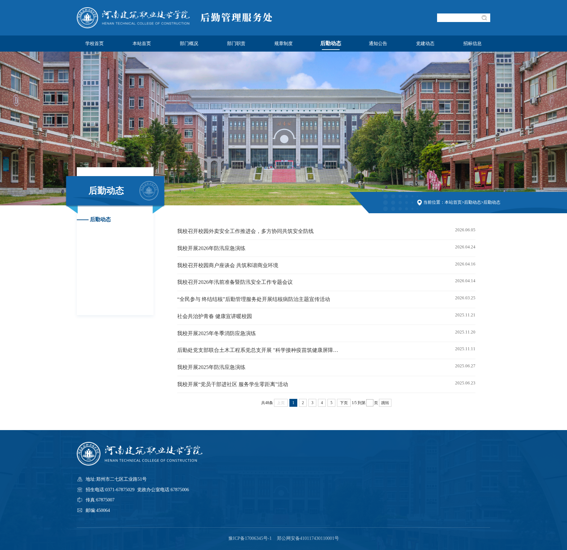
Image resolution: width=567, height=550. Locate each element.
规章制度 (283, 43)
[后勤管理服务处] (178, 26)
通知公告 (378, 43)
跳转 (385, 403)
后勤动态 (330, 43)
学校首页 (94, 43)
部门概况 (189, 43)
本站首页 (142, 43)
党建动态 (425, 43)
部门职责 (236, 43)
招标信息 (472, 43)
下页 (344, 403)
